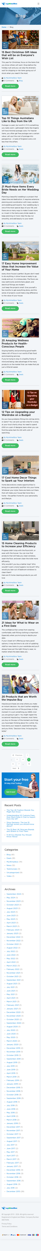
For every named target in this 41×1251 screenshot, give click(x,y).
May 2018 (11, 1112)
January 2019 (12, 1084)
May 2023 (11, 919)
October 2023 (13, 905)
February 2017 (13, 1163)
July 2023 (11, 912)
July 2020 (11, 1030)
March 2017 (11, 1159)
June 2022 (11, 955)
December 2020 (14, 1012)
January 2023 (12, 933)
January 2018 (12, 1123)
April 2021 (11, 998)
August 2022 (12, 948)
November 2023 (13, 901)
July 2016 (11, 1188)
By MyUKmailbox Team (13, 78)
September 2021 (13, 980)
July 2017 (10, 1145)
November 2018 (13, 1091)
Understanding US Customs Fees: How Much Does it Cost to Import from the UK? (21, 817)
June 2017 (11, 1148)
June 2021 (11, 991)
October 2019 (12, 1055)
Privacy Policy (7, 1224)
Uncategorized (13, 872)
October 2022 (13, 944)
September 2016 (14, 1181)
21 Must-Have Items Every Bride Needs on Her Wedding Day (20, 190)
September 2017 (13, 1138)
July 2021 (10, 987)
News (9, 865)
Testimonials (12, 869)
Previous (18, 755)
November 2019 (13, 1052)
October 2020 (13, 1019)
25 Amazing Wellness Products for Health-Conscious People (15, 343)
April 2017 (11, 1155)
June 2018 (11, 1109)
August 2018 (12, 1102)
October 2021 (12, 976)
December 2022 (13, 937)
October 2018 (12, 1095)
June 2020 (11, 1034)
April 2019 (11, 1073)
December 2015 (13, 1191)
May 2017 (11, 1152)
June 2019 (11, 1069)
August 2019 (12, 1062)
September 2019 (14, 1059)
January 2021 (12, 1009)
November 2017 (13, 1130)
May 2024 (11, 897)
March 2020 (12, 1041)
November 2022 (13, 940)
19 (29, 764)
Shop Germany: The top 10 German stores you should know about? (20, 824)
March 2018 (11, 1120)
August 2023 (12, 908)
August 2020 (12, 1026)
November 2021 (13, 973)
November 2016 (13, 1173)
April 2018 (11, 1116)
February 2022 (13, 969)
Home (4, 27)
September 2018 (13, 1098)
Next (14, 768)
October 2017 (12, 1134)
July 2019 (11, 1066)
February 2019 (13, 1080)
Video (9, 876)
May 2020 (11, 1037)
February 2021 (13, 1005)
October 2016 (12, 1177)
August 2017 (12, 1141)
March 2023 (12, 926)
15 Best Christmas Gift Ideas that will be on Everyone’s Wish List (19, 55)
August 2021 (12, 983)
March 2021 (11, 1001)
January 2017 (12, 1166)
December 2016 (13, 1170)
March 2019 (11, 1077)
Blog (21, 80)
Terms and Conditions (9, 1226)
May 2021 (11, 994)
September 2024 (14, 894)
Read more (10, 86)
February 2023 (13, 930)
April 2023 (11, 923)
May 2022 (11, 958)
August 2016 (12, 1184)
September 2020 (14, 1023)
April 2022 (11, 962)
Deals (21, 149)
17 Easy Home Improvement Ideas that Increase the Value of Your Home (20, 266)
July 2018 (10, 1105)
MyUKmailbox (12, 862)
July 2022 (11, 951)
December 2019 (13, 1048)
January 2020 (12, 1044)
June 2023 (11, 915)
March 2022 (12, 966)
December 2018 (13, 1087)
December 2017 (13, 1127)
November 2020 (14, 1016)
